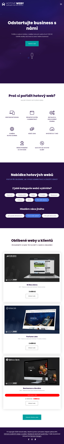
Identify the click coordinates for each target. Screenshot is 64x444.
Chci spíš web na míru (50, 215)
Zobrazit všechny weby (32, 417)
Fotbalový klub (22, 195)
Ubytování (9, 195)
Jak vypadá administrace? (15, 215)
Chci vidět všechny (42, 200)
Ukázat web (31, 296)
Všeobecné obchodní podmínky (37, 434)
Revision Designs (35, 436)
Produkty (42, 195)
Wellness (19, 200)
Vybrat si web (32, 43)
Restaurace (54, 195)
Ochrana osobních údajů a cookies (15, 434)
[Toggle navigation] (61, 4)
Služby (33, 195)
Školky (29, 200)
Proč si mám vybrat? (33, 215)
